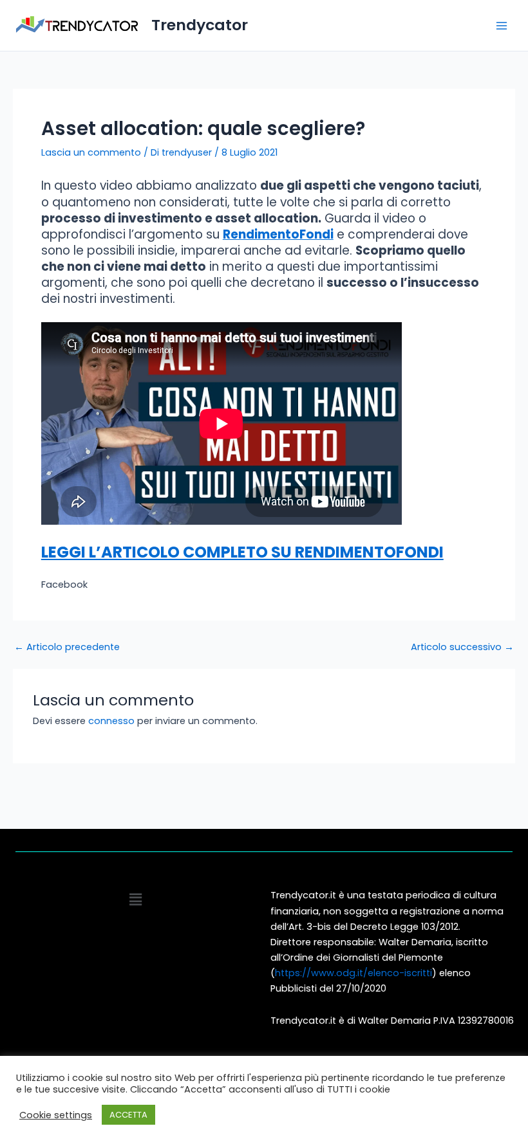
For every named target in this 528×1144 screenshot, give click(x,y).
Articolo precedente (67, 647)
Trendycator (199, 24)
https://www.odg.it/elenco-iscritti (353, 973)
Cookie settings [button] (55, 1115)
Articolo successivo (462, 647)
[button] (135, 899)
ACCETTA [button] (128, 1115)
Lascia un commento (91, 152)
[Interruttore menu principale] (501, 25)
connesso (111, 720)
